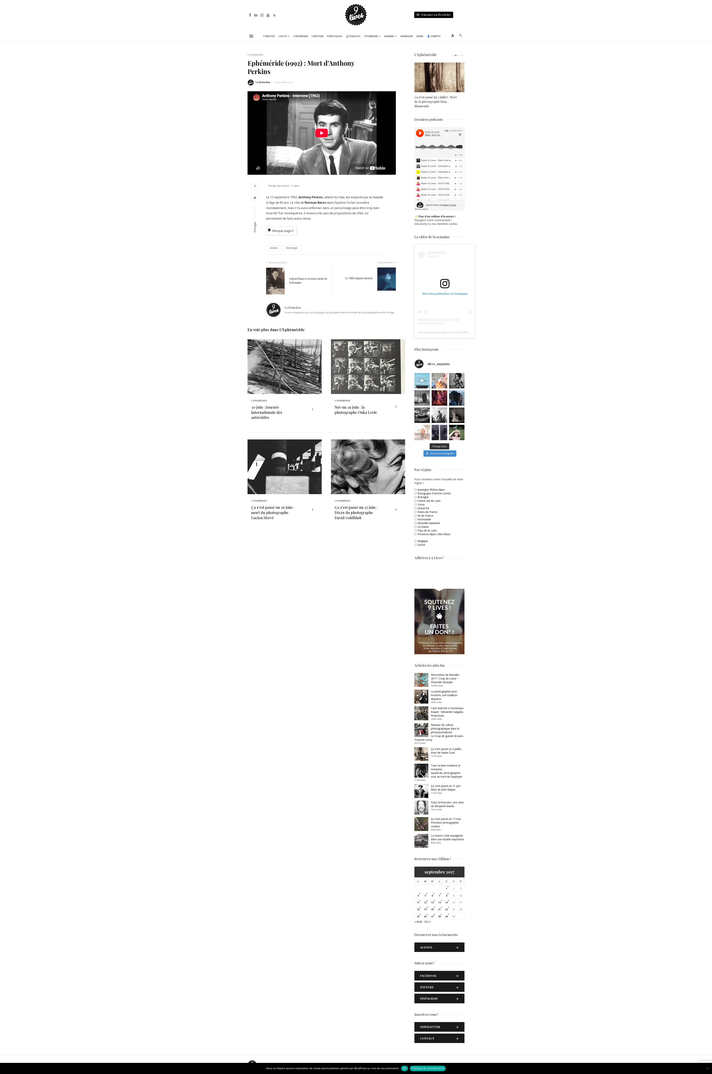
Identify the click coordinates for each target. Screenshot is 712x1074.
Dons (419, 36)
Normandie (424, 519)
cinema (273, 247)
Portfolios (334, 36)
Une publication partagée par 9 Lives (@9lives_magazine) (452, 332)
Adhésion (406, 36)
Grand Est (423, 508)
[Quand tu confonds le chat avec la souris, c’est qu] (439, 380)
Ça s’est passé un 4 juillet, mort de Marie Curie (446, 750)
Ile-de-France (425, 515)
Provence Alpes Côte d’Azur (434, 534)
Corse (421, 504)
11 (418, 902)
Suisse (421, 544)
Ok (404, 1068)
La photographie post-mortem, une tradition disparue (444, 695)
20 (432, 909)
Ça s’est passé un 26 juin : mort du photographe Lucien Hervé (272, 512)
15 (446, 902)
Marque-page (283, 231)
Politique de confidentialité (428, 1068)
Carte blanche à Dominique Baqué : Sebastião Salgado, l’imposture (447, 711)
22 (446, 909)
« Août (418, 921)
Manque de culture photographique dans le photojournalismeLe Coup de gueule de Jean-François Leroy (439, 732)
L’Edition (317, 36)
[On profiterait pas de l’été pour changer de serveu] (422, 380)
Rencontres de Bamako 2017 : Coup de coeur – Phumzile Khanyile (445, 678)
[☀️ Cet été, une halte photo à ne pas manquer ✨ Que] (456, 380)
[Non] (707, 1068)
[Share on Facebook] (255, 186)
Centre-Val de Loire (429, 500)
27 (432, 916)
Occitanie (423, 526)
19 (425, 909)
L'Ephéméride (255, 54)
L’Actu (282, 36)
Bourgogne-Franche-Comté (434, 493)
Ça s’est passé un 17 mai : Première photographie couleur (446, 822)
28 (439, 916)
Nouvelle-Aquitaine (429, 523)
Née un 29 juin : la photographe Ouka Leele (356, 410)
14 (439, 902)
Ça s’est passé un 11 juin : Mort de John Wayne (446, 787)
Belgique (423, 541)
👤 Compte (434, 36)
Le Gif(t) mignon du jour (359, 278)
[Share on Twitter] (255, 198)
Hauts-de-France (428, 512)
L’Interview (300, 36)
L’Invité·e (269, 36)
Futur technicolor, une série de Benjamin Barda (447, 804)
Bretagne (423, 497)
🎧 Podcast (353, 36)
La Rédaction (263, 82)
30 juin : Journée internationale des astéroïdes (266, 412)
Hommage (291, 247)
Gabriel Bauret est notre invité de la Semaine (308, 280)
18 (418, 909)
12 (425, 902)
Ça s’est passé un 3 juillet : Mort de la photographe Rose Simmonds (435, 101)
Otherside (371, 36)
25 (418, 916)
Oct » (427, 921)
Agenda (389, 36)
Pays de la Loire (427, 530)
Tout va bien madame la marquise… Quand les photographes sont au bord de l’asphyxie (446, 771)
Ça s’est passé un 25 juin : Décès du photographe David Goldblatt (356, 512)
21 (439, 909)
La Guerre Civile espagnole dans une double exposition (447, 837)
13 (432, 902)
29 (446, 916)
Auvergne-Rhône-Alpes (431, 489)
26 (425, 916)
